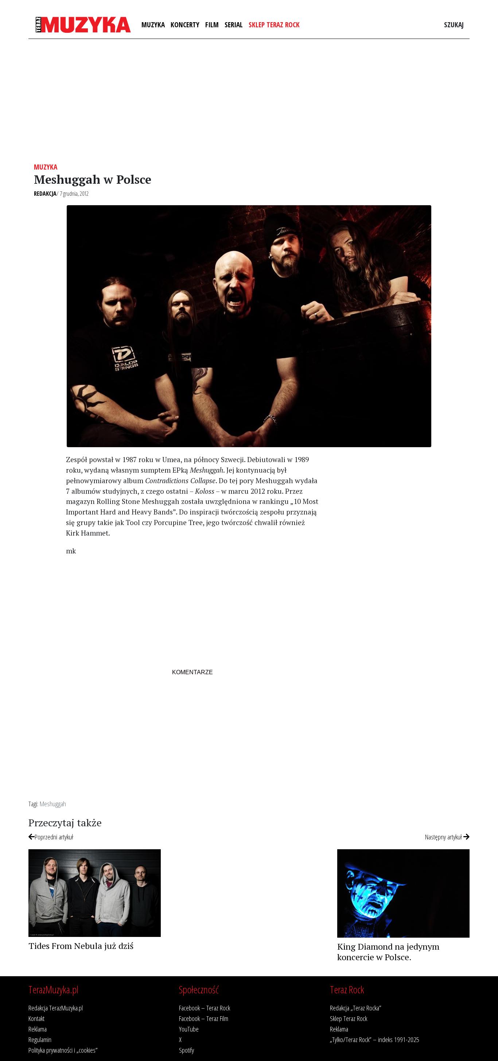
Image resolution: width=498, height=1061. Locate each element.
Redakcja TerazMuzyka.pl (55, 1008)
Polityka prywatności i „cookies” (63, 1050)
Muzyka (153, 24)
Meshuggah (53, 803)
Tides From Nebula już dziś (80, 945)
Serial (234, 24)
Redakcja (45, 194)
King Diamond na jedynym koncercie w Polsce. (388, 952)
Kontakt (36, 1018)
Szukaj (454, 24)
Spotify (186, 1050)
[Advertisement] (249, 101)
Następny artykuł (444, 837)
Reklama (37, 1029)
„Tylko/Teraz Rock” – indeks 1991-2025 (374, 1039)
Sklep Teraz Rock (274, 24)
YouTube (189, 1029)
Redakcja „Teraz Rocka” (355, 1008)
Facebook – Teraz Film (203, 1018)
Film (212, 24)
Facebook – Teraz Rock (204, 1008)
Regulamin (39, 1039)
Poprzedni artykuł (54, 837)
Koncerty (185, 24)
